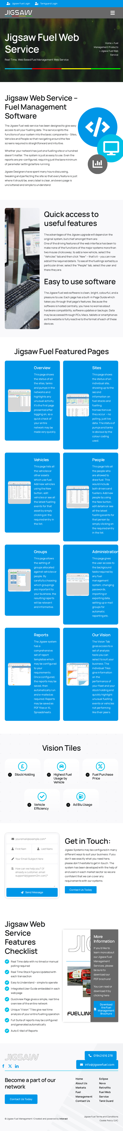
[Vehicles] (19, 482)
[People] (77, 487)
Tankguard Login (48, 3)
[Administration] (77, 574)
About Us (81, 1083)
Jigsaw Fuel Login (21, 3)
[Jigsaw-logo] (22, 1053)
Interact (63, 1118)
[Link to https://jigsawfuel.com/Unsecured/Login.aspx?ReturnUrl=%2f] (8, 3)
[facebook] (3, 1066)
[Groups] (19, 570)
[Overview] (19, 390)
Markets (81, 1087)
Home (108, 43)
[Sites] (77, 395)
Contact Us (83, 1101)
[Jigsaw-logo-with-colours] (18, 10)
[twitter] (10, 1066)
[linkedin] (17, 1066)
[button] (22, 774)
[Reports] (19, 664)
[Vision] (77, 664)
